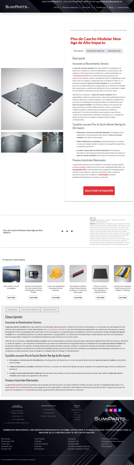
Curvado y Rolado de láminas (79, 446)
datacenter (102, 233)
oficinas (98, 239)
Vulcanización (106, 446)
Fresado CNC (6, 449)
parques (103, 239)
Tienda (76, 30)
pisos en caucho (115, 240)
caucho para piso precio (111, 229)
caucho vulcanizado (100, 231)
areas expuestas (119, 224)
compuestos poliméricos (82, 76)
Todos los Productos (101, 222)
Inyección (104, 444)
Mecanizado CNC (7, 441)
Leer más (11, 297)
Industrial (82, 30)
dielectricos (116, 233)
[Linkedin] (119, 410)
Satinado (37, 441)
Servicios (86, 7)
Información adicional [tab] (95, 51)
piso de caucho (122, 239)
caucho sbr (121, 229)
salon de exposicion (119, 242)
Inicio (56, 7)
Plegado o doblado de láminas (112, 441)
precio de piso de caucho (97, 242)
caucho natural (100, 227)
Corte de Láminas (41, 444)
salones (127, 242)
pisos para (124, 240)
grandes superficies (114, 237)
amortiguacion (100, 224)
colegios (124, 231)
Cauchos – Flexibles (91, 30)
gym (122, 237)
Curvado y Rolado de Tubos (78, 449)
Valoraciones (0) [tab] (114, 51)
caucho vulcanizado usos (114, 231)
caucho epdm (97, 225)
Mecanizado (5, 439)
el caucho (122, 233)
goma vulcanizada (103, 237)
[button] (3, 142)
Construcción (121, 220)
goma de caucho (107, 235)
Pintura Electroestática (109, 439)
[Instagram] (115, 410)
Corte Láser (5, 444)
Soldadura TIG (73, 441)
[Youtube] (111, 410)
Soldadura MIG (73, 444)
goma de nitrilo (117, 235)
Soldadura (72, 439)
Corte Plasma (39, 439)
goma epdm (125, 235)
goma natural (93, 237)
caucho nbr (121, 227)
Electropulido (39, 449)
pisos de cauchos (105, 240)
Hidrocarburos (101, 220)
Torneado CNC (6, 446)
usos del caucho (94, 244)
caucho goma (122, 225)
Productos (101, 7)
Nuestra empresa (70, 7)
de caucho (109, 233)
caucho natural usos (111, 227)
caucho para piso (98, 229)
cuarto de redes (94, 233)
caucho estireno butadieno (109, 225)
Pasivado (37, 446)
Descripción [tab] (78, 51)
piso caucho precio (111, 239)
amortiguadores (109, 224)
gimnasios (99, 235)
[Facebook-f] (106, 410)
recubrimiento (109, 242)
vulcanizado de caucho (121, 244)
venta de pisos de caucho (107, 244)
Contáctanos (122, 7)
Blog (111, 7)
